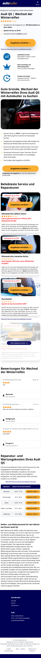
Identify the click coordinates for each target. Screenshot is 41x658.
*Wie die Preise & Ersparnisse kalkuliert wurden (16, 49)
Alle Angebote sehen (18, 343)
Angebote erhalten (32, 491)
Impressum (14, 605)
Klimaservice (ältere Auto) (14, 213)
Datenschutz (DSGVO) (32, 650)
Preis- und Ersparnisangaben (20, 618)
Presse (13, 603)
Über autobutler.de (17, 616)
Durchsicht (7, 299)
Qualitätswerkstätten (18, 620)
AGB (17, 649)
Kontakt (13, 601)
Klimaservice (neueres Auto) (15, 256)
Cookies (22, 649)
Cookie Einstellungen (8, 650)
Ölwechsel (6, 344)
